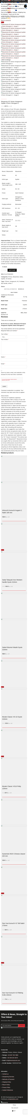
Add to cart (12, 270)
